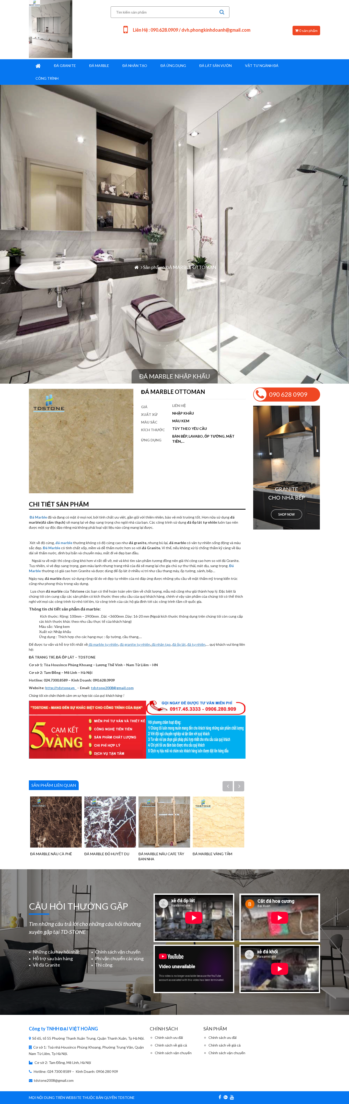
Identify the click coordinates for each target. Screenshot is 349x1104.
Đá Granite (65, 65)
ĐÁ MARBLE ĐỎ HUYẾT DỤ (106, 854)
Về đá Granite (46, 965)
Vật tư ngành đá (261, 65)
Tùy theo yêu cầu (189, 428)
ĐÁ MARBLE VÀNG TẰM (212, 854)
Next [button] (242, 786)
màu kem (180, 421)
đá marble (63, 543)
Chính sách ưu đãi (169, 1037)
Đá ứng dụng (173, 65)
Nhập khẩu (183, 413)
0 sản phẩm (308, 30)
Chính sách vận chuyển (118, 952)
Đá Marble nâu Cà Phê (51, 854)
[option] (56, 826)
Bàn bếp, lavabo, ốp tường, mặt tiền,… (203, 438)
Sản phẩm (152, 267)
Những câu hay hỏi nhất (56, 952)
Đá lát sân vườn (215, 65)
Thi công (103, 965)
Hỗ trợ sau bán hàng (53, 958)
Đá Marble (99, 65)
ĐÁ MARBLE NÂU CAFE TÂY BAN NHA (161, 856)
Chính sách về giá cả (171, 1045)
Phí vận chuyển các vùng (119, 958)
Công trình (47, 78)
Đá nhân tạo (134, 65)
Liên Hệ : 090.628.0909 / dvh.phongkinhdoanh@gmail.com (191, 30)
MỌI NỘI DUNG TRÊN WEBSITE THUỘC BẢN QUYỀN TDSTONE (82, 1097)
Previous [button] (231, 786)
